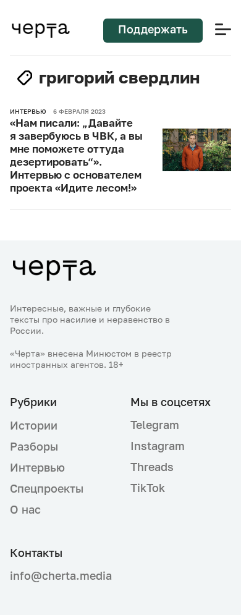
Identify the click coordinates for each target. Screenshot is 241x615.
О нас (25, 509)
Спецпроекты (46, 488)
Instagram (157, 445)
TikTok (147, 487)
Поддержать (153, 29)
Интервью (37, 467)
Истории (33, 425)
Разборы (34, 446)
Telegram (154, 424)
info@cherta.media (60, 575)
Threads (152, 466)
